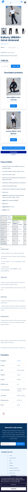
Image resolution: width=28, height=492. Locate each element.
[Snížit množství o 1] (2, 66)
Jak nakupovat (12, 458)
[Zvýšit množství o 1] (7, 66)
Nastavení (13, 484)
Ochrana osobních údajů (14, 470)
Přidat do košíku (15, 66)
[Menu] (25, 2)
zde (19, 481)
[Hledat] (10, 3)
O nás (10, 455)
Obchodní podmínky (13, 468)
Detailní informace (4, 43)
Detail (13, 106)
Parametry (13, 154)
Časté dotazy (12, 473)
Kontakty (11, 465)
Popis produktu (13, 152)
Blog (10, 460)
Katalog (11, 463)
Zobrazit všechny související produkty (14, 148)
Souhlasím (13, 488)
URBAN (19, 360)
